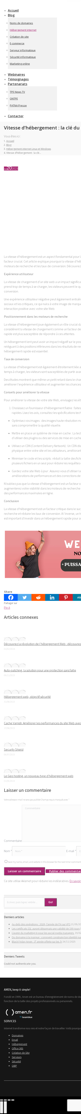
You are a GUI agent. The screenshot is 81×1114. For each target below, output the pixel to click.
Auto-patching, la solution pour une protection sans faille (40, 670)
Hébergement (19, 1044)
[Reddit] (38, 597)
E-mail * (71, 851)
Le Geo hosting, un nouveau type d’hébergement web (38, 776)
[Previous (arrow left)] (1, 1107)
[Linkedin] (52, 597)
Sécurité (16, 1061)
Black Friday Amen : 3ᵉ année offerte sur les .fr (37, 941)
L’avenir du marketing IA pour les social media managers (43, 933)
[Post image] (15, 639)
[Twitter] (24, 597)
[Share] (5, 1100)
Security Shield (13, 749)
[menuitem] (13, 15)
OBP (14, 1065)
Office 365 (17, 1048)
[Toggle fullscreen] (9, 1100)
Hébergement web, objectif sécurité (27, 697)
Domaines (17, 1035)
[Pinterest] (66, 597)
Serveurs (16, 1057)
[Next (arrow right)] (5, 1107)
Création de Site (20, 1052)
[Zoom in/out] (12, 1100)
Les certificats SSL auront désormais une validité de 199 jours (46, 928)
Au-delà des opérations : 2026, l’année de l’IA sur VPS (41, 924)
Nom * (8, 851)
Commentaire (13, 841)
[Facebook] (11, 597)
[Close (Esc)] (1, 1100)
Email (15, 1039)
